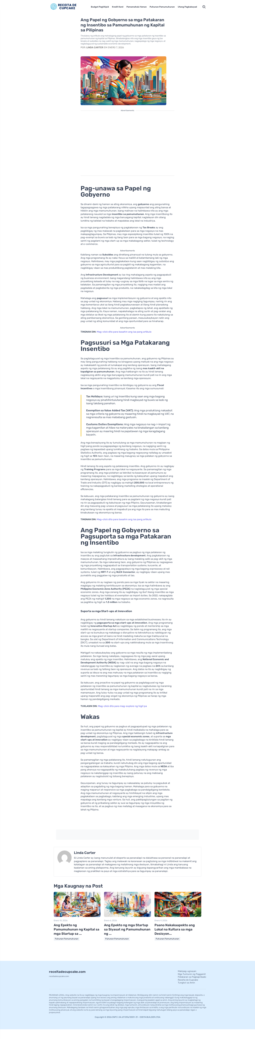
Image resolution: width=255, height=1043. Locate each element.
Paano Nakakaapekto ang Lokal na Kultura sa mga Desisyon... (175, 929)
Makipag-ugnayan (187, 971)
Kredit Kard (117, 7)
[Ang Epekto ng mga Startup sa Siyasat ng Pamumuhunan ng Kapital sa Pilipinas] (127, 916)
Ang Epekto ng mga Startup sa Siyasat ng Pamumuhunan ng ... (127, 929)
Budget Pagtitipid (100, 7)
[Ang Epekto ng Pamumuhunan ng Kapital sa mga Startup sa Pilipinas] (77, 916)
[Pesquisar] (204, 7)
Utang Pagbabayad (187, 7)
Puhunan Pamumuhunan (162, 7)
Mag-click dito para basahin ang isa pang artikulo (124, 331)
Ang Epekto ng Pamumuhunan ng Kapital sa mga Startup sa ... (76, 929)
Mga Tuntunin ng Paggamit (192, 974)
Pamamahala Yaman (136, 7)
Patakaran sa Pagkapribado (192, 977)
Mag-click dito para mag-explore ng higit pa (122, 706)
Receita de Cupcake (188, 980)
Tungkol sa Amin (186, 982)
